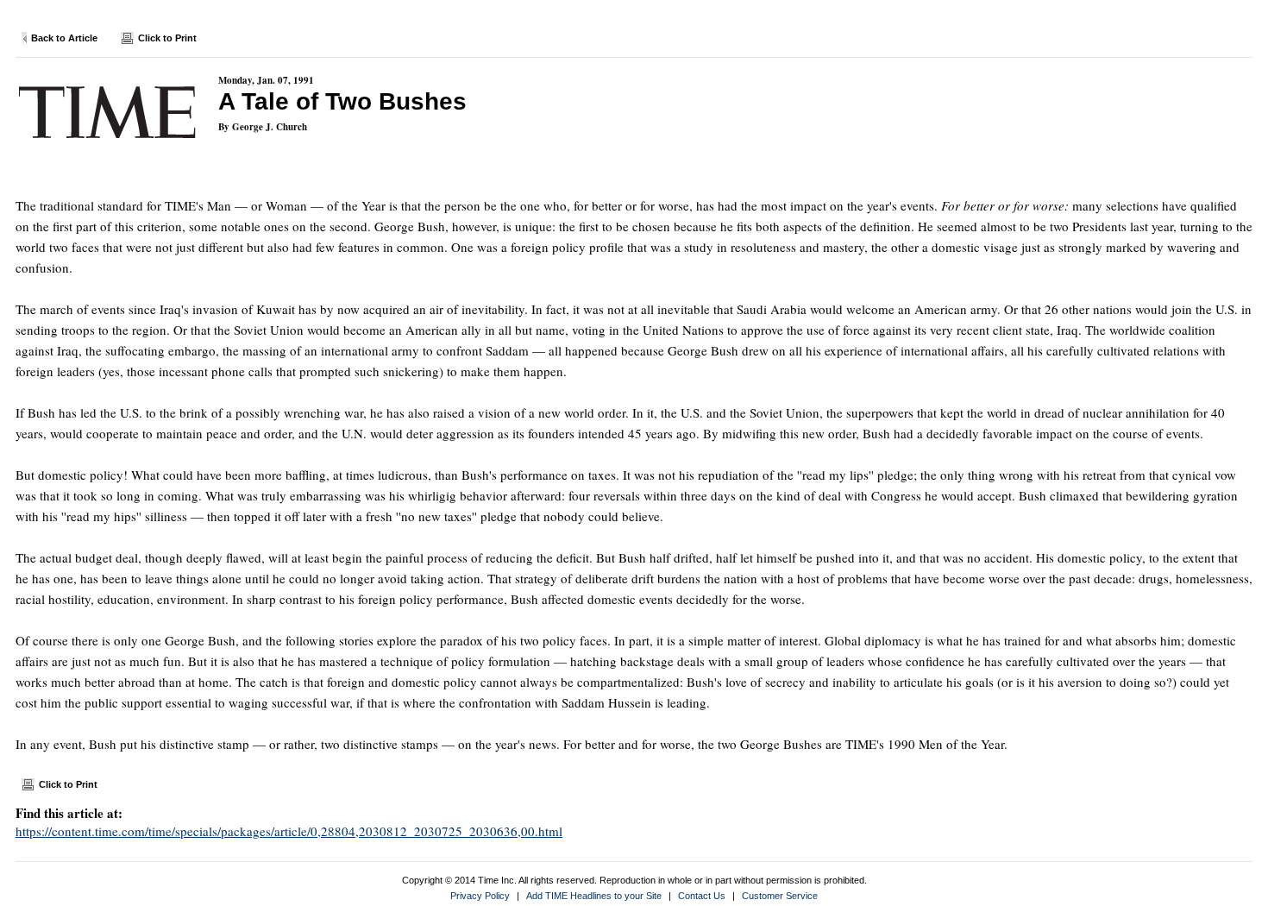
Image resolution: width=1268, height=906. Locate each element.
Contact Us (701, 895)
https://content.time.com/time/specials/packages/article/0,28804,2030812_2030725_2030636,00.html (289, 831)
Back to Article (64, 38)
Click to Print (167, 38)
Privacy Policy (480, 895)
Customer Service (780, 895)
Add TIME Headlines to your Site (594, 895)
